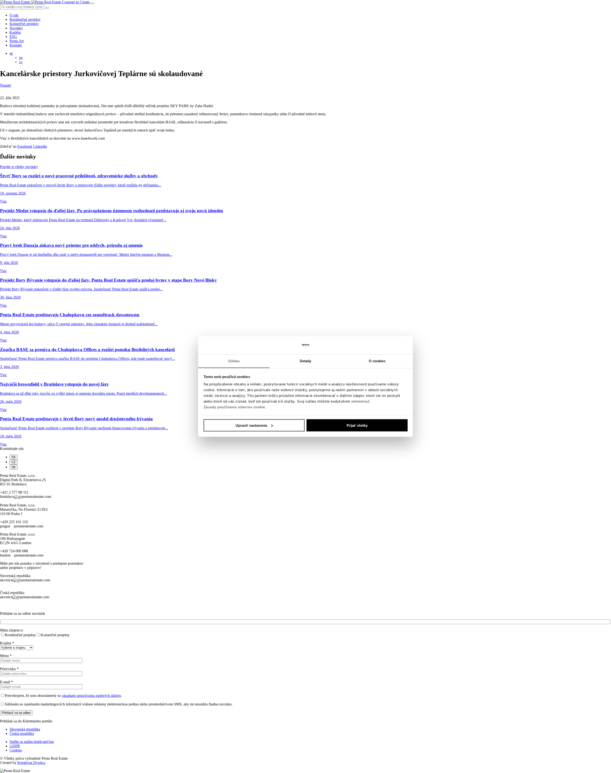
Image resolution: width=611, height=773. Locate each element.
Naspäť (5, 85)
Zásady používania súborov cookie (234, 407)
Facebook (24, 146)
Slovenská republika (25, 729)
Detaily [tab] (305, 361)
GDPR (15, 746)
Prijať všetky (357, 425)
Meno (6, 656)
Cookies (16, 750)
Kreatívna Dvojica (31, 763)
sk (11, 53)
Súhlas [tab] (234, 361)
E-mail (6, 682)
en (21, 58)
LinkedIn (40, 146)
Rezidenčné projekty (25, 19)
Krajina (7, 643)
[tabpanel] (305, 486)
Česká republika (22, 733)
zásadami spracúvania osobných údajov (91, 696)
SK (13, 457)
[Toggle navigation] (92, 3)
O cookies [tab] (377, 361)
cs (20, 62)
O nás (14, 15)
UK (13, 467)
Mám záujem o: (11, 630)
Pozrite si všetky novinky (19, 167)
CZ (13, 462)
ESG (13, 37)
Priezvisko (9, 669)
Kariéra (15, 32)
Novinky (16, 28)
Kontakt (16, 45)
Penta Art (17, 41)
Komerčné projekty (24, 24)
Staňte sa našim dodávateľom (32, 742)
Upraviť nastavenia (251, 425)
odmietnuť (360, 401)
